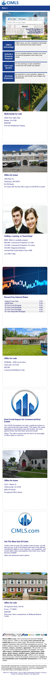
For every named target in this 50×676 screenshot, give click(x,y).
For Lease (22, 19)
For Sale (13, 19)
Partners (38, 672)
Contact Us (14, 674)
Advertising (31, 672)
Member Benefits (24, 674)
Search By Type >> (36, 31)
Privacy (44, 672)
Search (25, 26)
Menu (4, 8)
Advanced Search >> (35, 33)
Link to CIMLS (23, 672)
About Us (6, 672)
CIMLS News (13, 672)
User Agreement (34, 674)
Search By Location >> (34, 29)
